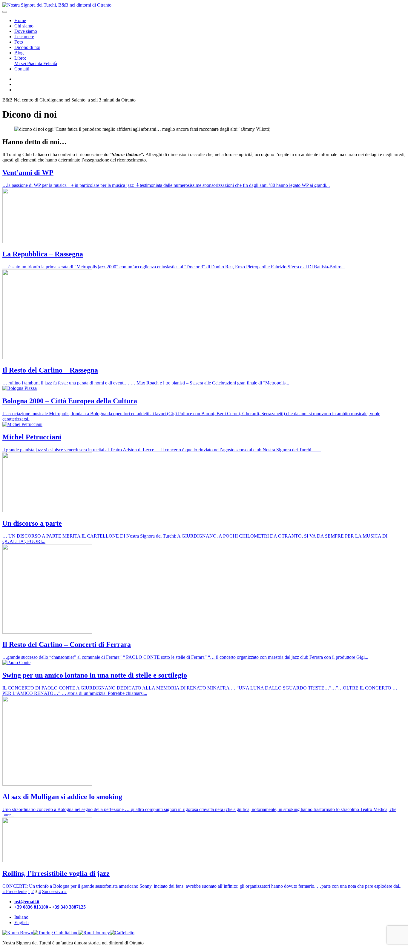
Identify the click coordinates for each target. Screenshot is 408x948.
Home (20, 20)
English (21, 922)
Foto (18, 41)
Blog (19, 52)
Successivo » (54, 891)
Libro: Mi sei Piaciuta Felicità (35, 61)
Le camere (24, 36)
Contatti (21, 68)
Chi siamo (23, 25)
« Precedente (14, 891)
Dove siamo (25, 31)
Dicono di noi (27, 47)
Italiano (21, 917)
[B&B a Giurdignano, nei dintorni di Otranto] (56, 4)
